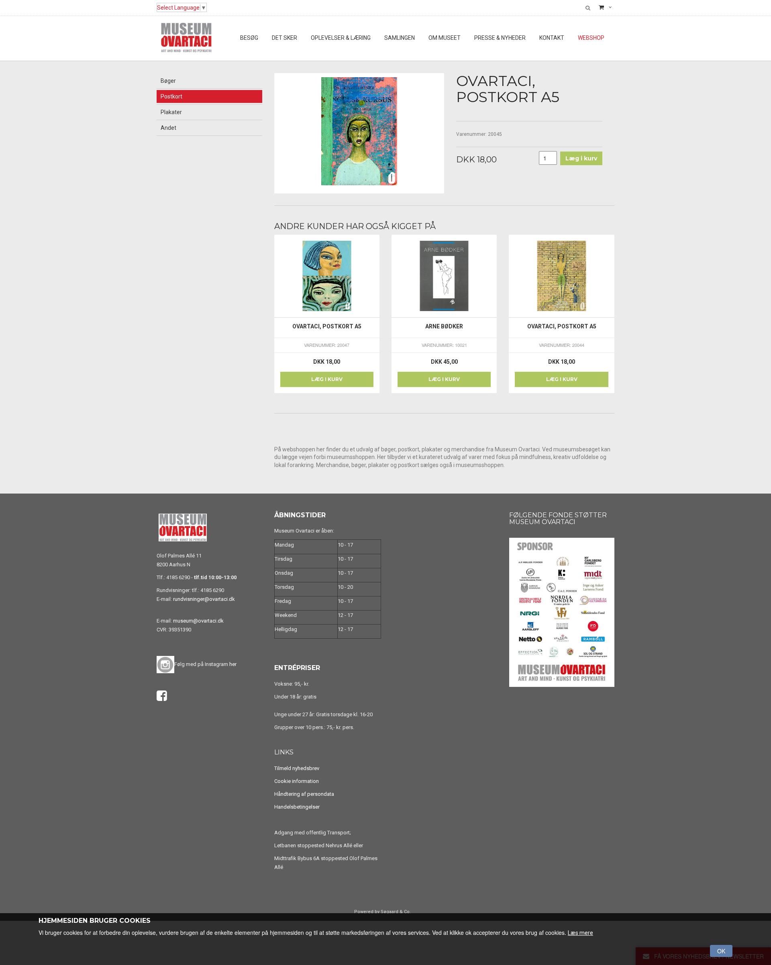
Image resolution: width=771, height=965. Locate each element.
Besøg (249, 38)
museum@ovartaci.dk (198, 621)
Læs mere (580, 933)
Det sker (284, 38)
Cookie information (296, 781)
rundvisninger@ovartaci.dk (204, 599)
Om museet (444, 38)
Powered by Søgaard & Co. (382, 911)
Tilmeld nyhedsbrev (296, 768)
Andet (168, 128)
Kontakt (551, 38)
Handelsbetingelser (297, 807)
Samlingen (399, 38)
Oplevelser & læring (341, 38)
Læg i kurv (327, 379)
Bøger (168, 81)
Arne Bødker (444, 326)
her (233, 664)
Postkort (171, 96)
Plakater (171, 112)
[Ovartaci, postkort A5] (326, 276)
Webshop (591, 38)
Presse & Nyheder (500, 38)
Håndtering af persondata (304, 794)
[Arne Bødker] (444, 276)
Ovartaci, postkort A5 (326, 326)
